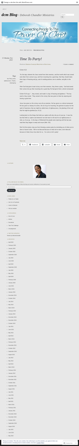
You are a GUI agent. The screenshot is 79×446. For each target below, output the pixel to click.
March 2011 (11, 404)
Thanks (14, 80)
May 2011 (10, 398)
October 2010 (11, 420)
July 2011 (10, 392)
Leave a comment (69, 64)
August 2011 (11, 389)
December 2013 (12, 317)
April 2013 (10, 335)
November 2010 (12, 417)
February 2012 (12, 370)
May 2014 (10, 304)
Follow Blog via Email (16, 182)
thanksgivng (13, 83)
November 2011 (12, 379)
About (4, 9)
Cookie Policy (40, 443)
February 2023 (12, 245)
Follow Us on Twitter (13, 199)
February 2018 (12, 279)
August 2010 (11, 426)
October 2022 (11, 251)
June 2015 (11, 286)
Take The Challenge (13, 225)
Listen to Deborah (12, 205)
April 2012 (10, 364)
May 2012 (10, 360)
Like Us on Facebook (13, 202)
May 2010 (10, 435)
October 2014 (11, 298)
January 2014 (11, 314)
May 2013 (10, 332)
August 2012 (11, 354)
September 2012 (12, 351)
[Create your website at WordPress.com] (39, 2)
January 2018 (11, 282)
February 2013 (12, 342)
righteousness (7, 80)
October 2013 (11, 323)
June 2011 (11, 395)
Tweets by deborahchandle (13, 235)
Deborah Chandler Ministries (34, 64)
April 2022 (10, 264)
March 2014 (11, 307)
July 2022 (10, 257)
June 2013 (11, 329)
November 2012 (12, 345)
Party (10, 78)
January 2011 (11, 410)
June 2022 (11, 260)
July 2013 (10, 326)
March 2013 (11, 339)
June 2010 (11, 432)
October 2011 (11, 382)
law (8, 78)
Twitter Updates (14, 233)
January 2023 (11, 248)
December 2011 (12, 376)
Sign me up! (11, 190)
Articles (10, 219)
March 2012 (11, 367)
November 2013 (12, 320)
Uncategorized (12, 228)
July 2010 (10, 429)
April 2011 (10, 401)
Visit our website (12, 208)
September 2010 (12, 423)
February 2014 (12, 310)
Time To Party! (31, 59)
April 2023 (10, 242)
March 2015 (11, 289)
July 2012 (10, 357)
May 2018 (10, 273)
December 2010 (12, 413)
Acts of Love (11, 216)
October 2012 (11, 348)
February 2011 (12, 407)
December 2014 (12, 295)
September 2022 (12, 254)
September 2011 (12, 385)
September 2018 (12, 267)
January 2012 (11, 373)
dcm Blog (9, 14)
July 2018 (10, 270)
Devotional (47, 64)
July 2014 (10, 301)
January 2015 (11, 292)
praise (14, 78)
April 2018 (10, 276)
